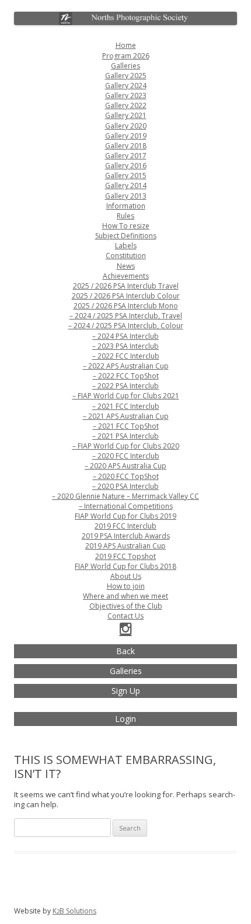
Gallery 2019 (126, 136)
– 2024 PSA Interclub (125, 336)
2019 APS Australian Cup (125, 546)
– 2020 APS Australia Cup (125, 466)
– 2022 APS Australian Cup (126, 366)
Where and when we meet (125, 596)
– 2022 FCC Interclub (125, 356)
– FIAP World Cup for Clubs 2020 (125, 446)
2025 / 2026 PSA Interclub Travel (126, 286)
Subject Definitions (125, 236)
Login (125, 718)
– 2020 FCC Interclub (125, 456)
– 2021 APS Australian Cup (126, 416)
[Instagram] (126, 631)
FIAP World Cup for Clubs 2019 (125, 516)
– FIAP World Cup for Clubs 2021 (125, 396)
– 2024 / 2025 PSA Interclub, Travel (125, 316)
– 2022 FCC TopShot (126, 376)
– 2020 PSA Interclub (125, 486)
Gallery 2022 (126, 105)
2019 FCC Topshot (125, 556)
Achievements (126, 276)
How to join (126, 586)
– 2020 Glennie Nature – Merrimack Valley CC (125, 496)
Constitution (126, 255)
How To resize (125, 226)
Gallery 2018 (126, 146)
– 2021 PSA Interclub (125, 436)
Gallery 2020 (126, 126)
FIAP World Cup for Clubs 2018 (125, 566)
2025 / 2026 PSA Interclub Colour (126, 296)
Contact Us (125, 616)
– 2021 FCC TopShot (126, 426)
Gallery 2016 (126, 166)
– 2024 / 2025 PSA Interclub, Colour (125, 326)
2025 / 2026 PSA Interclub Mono (126, 306)
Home (126, 45)
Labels (126, 246)
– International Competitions (126, 506)
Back (125, 650)
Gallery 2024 (126, 86)
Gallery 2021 (126, 115)
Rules (125, 216)
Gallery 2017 (126, 156)
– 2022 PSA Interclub (125, 386)
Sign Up (125, 690)
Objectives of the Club (125, 606)
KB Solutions (74, 911)
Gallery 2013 (126, 196)
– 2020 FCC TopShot (126, 476)
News (126, 266)
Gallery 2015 (126, 175)
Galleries (125, 66)
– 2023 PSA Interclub (125, 346)
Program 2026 (125, 56)
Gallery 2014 (126, 185)
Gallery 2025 (126, 76)
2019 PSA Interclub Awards (126, 536)
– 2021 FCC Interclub (125, 406)
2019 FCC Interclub (125, 526)
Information (125, 206)
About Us (125, 576)
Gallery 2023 (126, 95)
